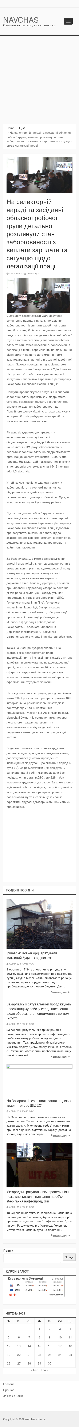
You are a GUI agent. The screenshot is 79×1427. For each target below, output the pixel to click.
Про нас (8, 1390)
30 (49, 1363)
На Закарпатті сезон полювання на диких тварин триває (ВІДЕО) (39, 1103)
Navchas (21, 19)
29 (39, 1363)
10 (60, 1337)
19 (8, 1354)
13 (19, 1346)
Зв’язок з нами (13, 1396)
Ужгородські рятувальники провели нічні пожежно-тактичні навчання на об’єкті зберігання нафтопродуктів (38, 1196)
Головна (9, 1384)
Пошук (8, 1250)
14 (29, 1346)
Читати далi (59, 992)
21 (29, 1354)
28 (29, 1363)
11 (70, 1337)
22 (39, 1354)
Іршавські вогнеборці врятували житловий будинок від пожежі (32, 955)
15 (39, 1346)
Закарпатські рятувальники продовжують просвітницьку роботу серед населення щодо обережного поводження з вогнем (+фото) (39, 1011)
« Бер (34, 1370)
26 (8, 1363)
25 (70, 1354)
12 (8, 1346)
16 (49, 1346)
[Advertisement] (39, 78)
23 (49, 1354)
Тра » (44, 1370)
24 (60, 1354)
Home (11, 128)
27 (19, 1363)
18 (70, 1346)
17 (60, 1346)
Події (21, 128)
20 (19, 1354)
